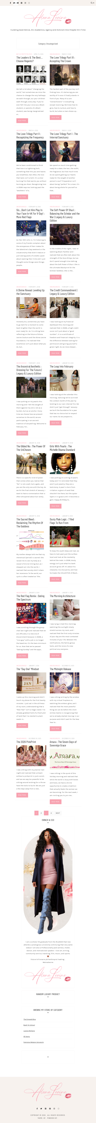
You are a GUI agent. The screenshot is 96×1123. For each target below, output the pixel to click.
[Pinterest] (50, 1109)
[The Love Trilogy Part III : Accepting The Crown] (65, 75)
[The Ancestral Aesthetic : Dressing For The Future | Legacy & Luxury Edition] (31, 387)
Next (58, 813)
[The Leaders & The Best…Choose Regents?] (31, 75)
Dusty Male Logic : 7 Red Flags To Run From (62, 520)
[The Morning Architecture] (65, 610)
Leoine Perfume (29, 1031)
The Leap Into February (61, 366)
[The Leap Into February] (65, 380)
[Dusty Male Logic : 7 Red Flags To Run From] (65, 536)
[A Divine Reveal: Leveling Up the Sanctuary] (31, 307)
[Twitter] (41, 1109)
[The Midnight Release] (65, 683)
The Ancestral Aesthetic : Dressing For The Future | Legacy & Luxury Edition (29, 369)
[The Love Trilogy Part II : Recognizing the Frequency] (31, 151)
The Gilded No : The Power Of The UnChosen (30, 447)
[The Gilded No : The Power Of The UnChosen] (31, 463)
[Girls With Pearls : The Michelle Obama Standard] (65, 463)
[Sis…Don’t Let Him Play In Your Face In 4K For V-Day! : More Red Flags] (31, 228)
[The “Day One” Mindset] (31, 683)
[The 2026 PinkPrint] (31, 755)
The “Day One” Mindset (27, 669)
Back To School (29, 1025)
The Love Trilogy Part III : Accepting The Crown (62, 59)
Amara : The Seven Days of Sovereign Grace (63, 743)
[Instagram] (54, 1109)
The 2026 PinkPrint (26, 741)
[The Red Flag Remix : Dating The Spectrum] (31, 613)
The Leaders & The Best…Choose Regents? (29, 59)
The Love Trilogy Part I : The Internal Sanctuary (64, 135)
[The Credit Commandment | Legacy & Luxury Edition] (65, 307)
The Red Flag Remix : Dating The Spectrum (30, 597)
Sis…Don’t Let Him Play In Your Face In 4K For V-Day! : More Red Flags (30, 213)
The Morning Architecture (62, 596)
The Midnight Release (60, 669)
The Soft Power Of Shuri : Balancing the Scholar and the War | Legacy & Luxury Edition (65, 215)
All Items (27, 1036)
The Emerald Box (30, 1019)
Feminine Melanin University (34, 1042)
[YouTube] (58, 1109)
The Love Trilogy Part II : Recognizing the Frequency (30, 135)
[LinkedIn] (45, 1109)
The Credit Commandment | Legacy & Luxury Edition (63, 291)
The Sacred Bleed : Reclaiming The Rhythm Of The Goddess (29, 522)
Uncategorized (55, 54)
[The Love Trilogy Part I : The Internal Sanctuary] (65, 151)
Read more (22, 121)
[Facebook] (37, 1109)
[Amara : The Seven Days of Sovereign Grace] (65, 759)
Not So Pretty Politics (24, 54)
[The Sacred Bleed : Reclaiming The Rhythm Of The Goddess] (31, 540)
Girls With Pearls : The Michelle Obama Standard (62, 447)
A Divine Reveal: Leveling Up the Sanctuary (30, 291)
